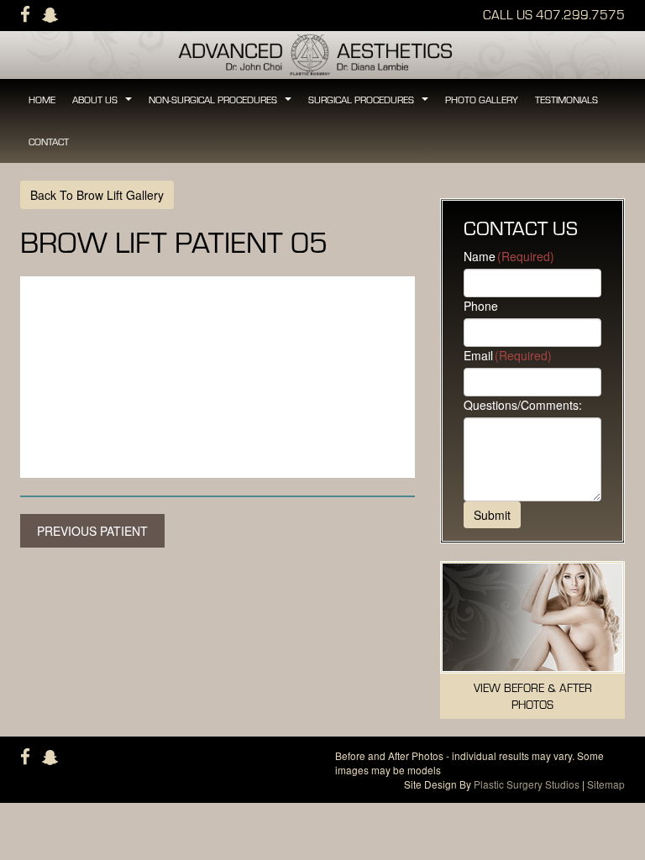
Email (508, 355)
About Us (103, 104)
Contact (49, 141)
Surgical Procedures (369, 104)
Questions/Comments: (523, 404)
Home (42, 99)
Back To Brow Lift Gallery (97, 194)
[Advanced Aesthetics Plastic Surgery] (322, 53)
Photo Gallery (481, 99)
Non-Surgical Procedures (221, 104)
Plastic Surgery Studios (526, 784)
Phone (481, 305)
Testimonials (566, 99)
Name (509, 256)
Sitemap (606, 784)
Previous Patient (92, 530)
